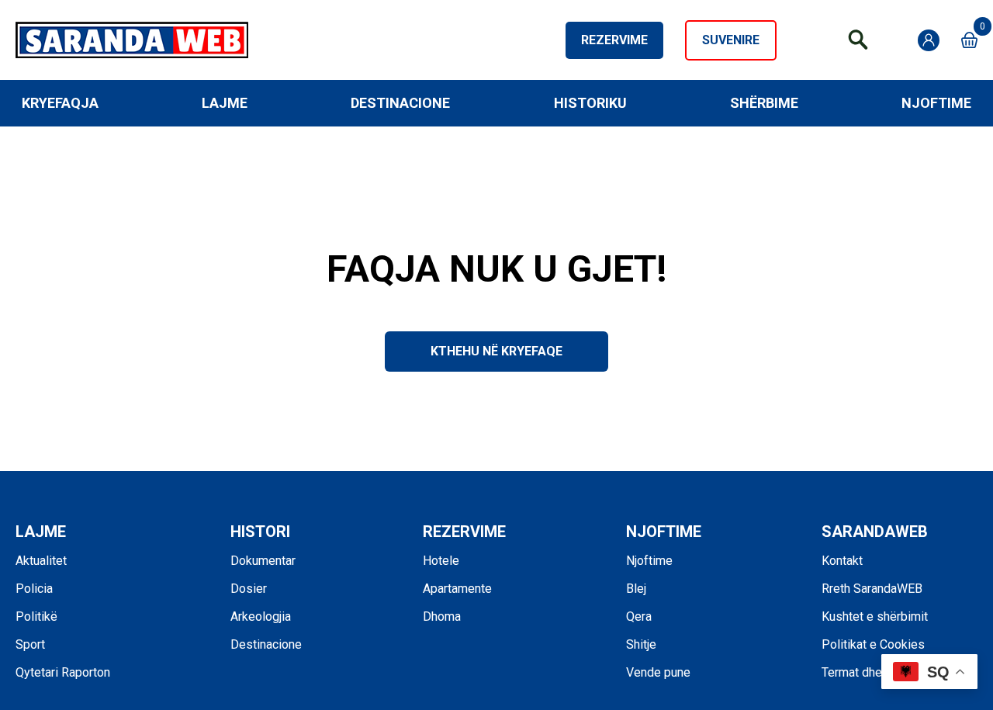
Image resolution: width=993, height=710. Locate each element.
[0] (969, 40)
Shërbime (764, 103)
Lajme (224, 103)
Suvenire (730, 40)
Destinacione (400, 103)
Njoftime (936, 103)
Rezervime (614, 40)
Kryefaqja (60, 103)
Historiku (590, 103)
